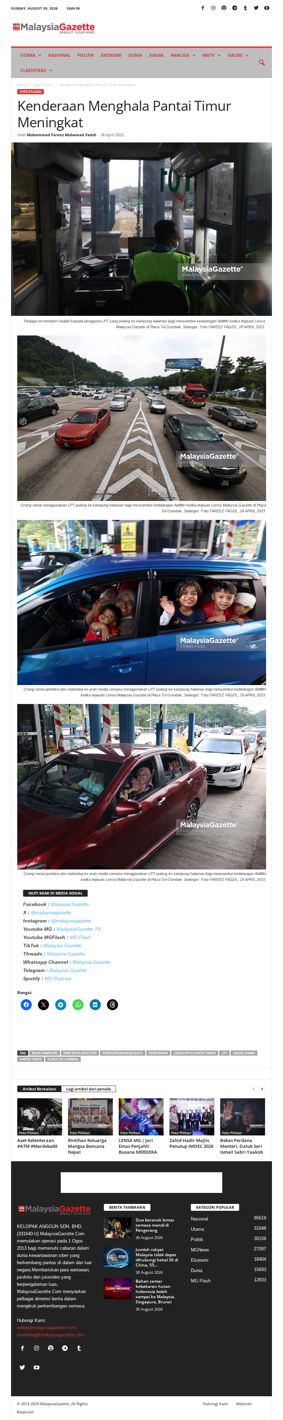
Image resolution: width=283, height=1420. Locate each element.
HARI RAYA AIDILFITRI (80, 1053)
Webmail (244, 1403)
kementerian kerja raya (123, 1053)
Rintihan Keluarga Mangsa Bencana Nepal (87, 1146)
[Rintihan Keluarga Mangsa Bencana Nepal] (90, 1116)
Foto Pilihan (43, 84)
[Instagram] (213, 8)
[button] (261, 63)
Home (22, 84)
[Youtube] (267, 8)
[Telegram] (235, 8)
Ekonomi (111, 55)
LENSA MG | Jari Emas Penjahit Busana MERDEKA (138, 1146)
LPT (224, 1053)
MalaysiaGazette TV (79, 929)
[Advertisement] (142, 1032)
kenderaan (158, 1053)
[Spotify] (224, 8)
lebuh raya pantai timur (195, 1053)
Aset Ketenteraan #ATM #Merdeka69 (37, 1143)
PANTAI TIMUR (31, 1059)
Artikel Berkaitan (39, 1088)
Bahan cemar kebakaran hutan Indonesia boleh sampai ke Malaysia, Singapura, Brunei (155, 1291)
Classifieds (33, 70)
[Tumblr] (245, 8)
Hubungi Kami (215, 1403)
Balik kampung (45, 1053)
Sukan (156, 55)
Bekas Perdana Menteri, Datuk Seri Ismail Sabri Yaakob (241, 1146)
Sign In (73, 8)
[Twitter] (256, 8)
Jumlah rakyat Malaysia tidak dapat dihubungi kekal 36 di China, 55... (157, 1257)
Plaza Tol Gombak (63, 1059)
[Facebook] (202, 8)
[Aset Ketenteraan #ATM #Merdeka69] (39, 1116)
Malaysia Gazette (70, 904)
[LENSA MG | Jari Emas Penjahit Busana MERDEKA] (141, 1116)
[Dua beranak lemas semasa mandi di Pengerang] (117, 1227)
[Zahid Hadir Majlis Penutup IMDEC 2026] (191, 1116)
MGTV (209, 55)
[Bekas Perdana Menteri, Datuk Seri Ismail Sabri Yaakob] (242, 1116)
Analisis (179, 55)
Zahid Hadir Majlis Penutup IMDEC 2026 (191, 1143)
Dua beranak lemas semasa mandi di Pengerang (155, 1225)
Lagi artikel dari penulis (88, 1088)
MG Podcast (58, 978)
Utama (27, 55)
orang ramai (244, 1053)
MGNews (200, 1249)
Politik (85, 55)
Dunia (135, 55)
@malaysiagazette (51, 912)
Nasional (59, 55)
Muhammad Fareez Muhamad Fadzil (61, 134)
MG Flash (80, 937)
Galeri (235, 55)
